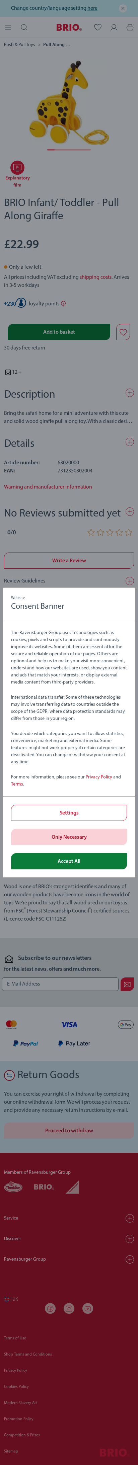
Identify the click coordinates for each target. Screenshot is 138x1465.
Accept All (69, 861)
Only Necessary (69, 837)
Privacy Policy (99, 777)
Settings (69, 813)
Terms (17, 784)
